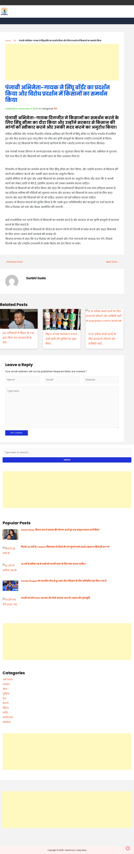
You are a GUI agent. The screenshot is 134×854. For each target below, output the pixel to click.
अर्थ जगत (8, 679)
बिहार (6, 708)
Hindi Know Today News (75, 850)
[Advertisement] (62, 62)
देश (14, 40)
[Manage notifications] (128, 848)
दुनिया (6, 693)
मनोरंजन (8, 717)
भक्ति (5, 712)
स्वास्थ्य (6, 722)
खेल (5, 689)
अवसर (6, 684)
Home (8, 40)
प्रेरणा (6, 703)
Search (67, 460)
